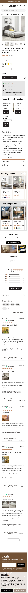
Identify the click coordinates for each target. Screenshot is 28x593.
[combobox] (15, 10)
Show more (11, 308)
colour (4, 308)
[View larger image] (14, 28)
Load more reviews (13, 540)
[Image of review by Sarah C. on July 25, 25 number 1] (5, 376)
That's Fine (7, 590)
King (16, 69)
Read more (21, 344)
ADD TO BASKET (6, 111)
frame (12, 304)
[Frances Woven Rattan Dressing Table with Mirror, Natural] (18, 213)
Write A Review (15, 288)
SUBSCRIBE (21, 565)
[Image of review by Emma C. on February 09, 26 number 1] (5, 330)
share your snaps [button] (14, 242)
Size (3, 66)
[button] (5, 249)
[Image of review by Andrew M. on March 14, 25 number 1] (5, 418)
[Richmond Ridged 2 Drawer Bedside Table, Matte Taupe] (6, 213)
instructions (6, 304)
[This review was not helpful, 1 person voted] (22, 486)
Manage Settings (19, 590)
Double (6, 69)
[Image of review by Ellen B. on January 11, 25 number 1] (5, 459)
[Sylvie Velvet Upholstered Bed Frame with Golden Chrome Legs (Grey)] (6, 182)
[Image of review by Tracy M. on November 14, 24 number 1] (5, 504)
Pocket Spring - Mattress (19, 103)
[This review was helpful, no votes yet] (20, 359)
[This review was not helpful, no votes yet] (22, 359)
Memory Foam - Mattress (7, 103)
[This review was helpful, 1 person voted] (20, 533)
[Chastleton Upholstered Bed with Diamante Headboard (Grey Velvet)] (18, 182)
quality (17, 304)
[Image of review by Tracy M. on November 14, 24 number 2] (12, 504)
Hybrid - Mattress (5, 116)
